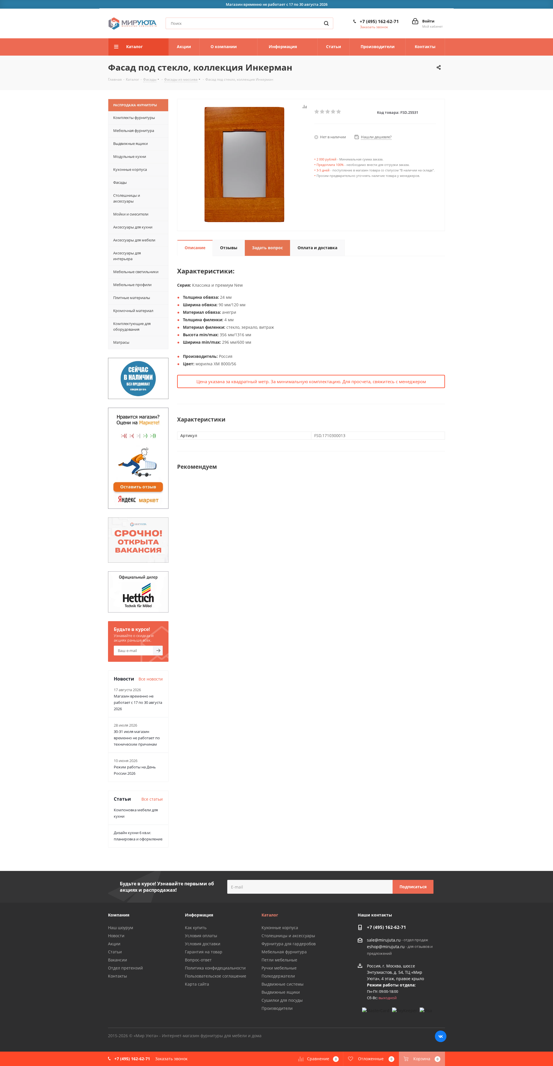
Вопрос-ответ (198, 960)
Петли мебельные (279, 960)
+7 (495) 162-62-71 (379, 21)
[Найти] (326, 23)
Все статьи (152, 799)
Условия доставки (202, 943)
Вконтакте (440, 1036)
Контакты (117, 976)
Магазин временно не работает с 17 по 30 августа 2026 (138, 702)
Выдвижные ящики (281, 992)
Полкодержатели (278, 976)
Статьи (115, 952)
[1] (317, 111)
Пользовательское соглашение (215, 976)
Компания (118, 915)
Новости (116, 935)
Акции (114, 943)
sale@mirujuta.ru (384, 940)
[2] (322, 111)
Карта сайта (197, 984)
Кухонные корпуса (280, 927)
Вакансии (117, 960)
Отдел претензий (125, 968)
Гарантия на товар (203, 952)
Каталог (270, 915)
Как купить (196, 927)
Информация (199, 915)
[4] (333, 111)
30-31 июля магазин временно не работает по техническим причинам (137, 738)
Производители (277, 1008)
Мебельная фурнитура (284, 952)
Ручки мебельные (279, 968)
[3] (328, 111)
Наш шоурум (120, 927)
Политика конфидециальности (215, 968)
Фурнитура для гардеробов (289, 943)
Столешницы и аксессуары (288, 935)
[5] (339, 111)
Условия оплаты (201, 935)
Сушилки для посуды (282, 1000)
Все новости (151, 679)
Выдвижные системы (283, 984)
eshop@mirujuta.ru (386, 947)
